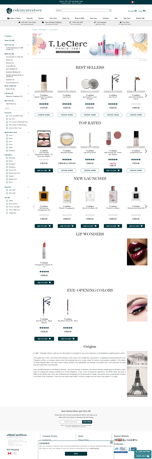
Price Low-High (14, 207)
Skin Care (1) (9, 45)
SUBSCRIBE (87, 422)
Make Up (66, 18)
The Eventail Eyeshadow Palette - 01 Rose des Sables (44, 153)
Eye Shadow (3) (11, 69)
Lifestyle (106, 18)
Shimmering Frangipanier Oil (44, 208)
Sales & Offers (15, 18)
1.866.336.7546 (144, 452)
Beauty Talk (140, 18)
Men (116, 18)
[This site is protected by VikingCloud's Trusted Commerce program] (121, 449)
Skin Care (53, 18)
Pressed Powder (67, 152)
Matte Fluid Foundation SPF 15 (44, 97)
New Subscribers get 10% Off (76, 411)
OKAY (76, 454)
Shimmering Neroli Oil (136, 207)
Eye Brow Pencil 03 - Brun (68, 320)
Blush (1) (9, 60)
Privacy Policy (83, 440)
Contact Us (47, 440)
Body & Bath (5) (10, 86)
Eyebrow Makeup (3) (13, 72)
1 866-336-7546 (77, 22)
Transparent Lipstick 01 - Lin (44, 264)
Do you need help (76, 24)
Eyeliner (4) (10, 80)
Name (11, 201)
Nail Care (127, 18)
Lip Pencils (67, 96)
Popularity (12, 213)
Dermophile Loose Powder (90, 97)
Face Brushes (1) (12, 83)
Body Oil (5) (10, 89)
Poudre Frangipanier (67, 207)
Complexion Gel (136, 152)
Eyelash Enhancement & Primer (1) (14, 75)
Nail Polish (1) (11, 104)
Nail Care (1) (9, 101)
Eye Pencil (113, 96)
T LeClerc (8, 36)
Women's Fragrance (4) (14, 96)
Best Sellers (13, 204)
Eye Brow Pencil (90, 152)
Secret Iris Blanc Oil (89, 207)
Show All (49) (9, 40)
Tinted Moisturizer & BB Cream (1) (14, 48)
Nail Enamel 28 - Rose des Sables (113, 152)
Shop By (29, 18)
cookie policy (94, 448)
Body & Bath (79, 18)
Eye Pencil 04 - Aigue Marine (44, 321)
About (80, 436)
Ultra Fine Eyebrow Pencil (136, 97)
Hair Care (93, 18)
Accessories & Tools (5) (14, 57)
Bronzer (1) (10, 63)
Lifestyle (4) (9, 93)
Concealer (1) (11, 66)
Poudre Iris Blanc (113, 207)
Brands (41, 18)
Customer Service (50, 436)
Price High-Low (14, 210)
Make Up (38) (9, 54)
